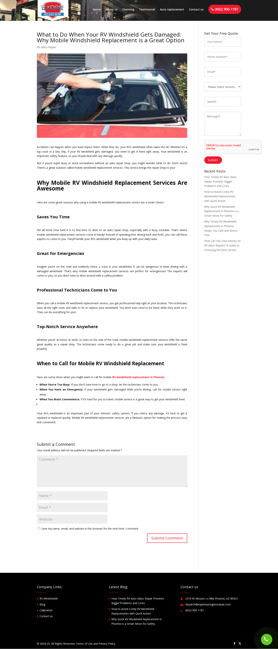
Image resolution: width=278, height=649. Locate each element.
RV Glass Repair (46, 47)
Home (97, 9)
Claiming (128, 9)
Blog (42, 604)
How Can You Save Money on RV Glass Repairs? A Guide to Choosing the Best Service (222, 245)
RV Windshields (49, 598)
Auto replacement (172, 9)
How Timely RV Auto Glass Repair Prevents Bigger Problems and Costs (220, 181)
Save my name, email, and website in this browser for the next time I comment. (90, 528)
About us (111, 9)
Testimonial (147, 9)
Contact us (196, 9)
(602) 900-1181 (226, 9)
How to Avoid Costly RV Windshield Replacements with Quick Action (219, 196)
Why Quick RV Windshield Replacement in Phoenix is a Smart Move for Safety (221, 211)
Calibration (46, 610)
